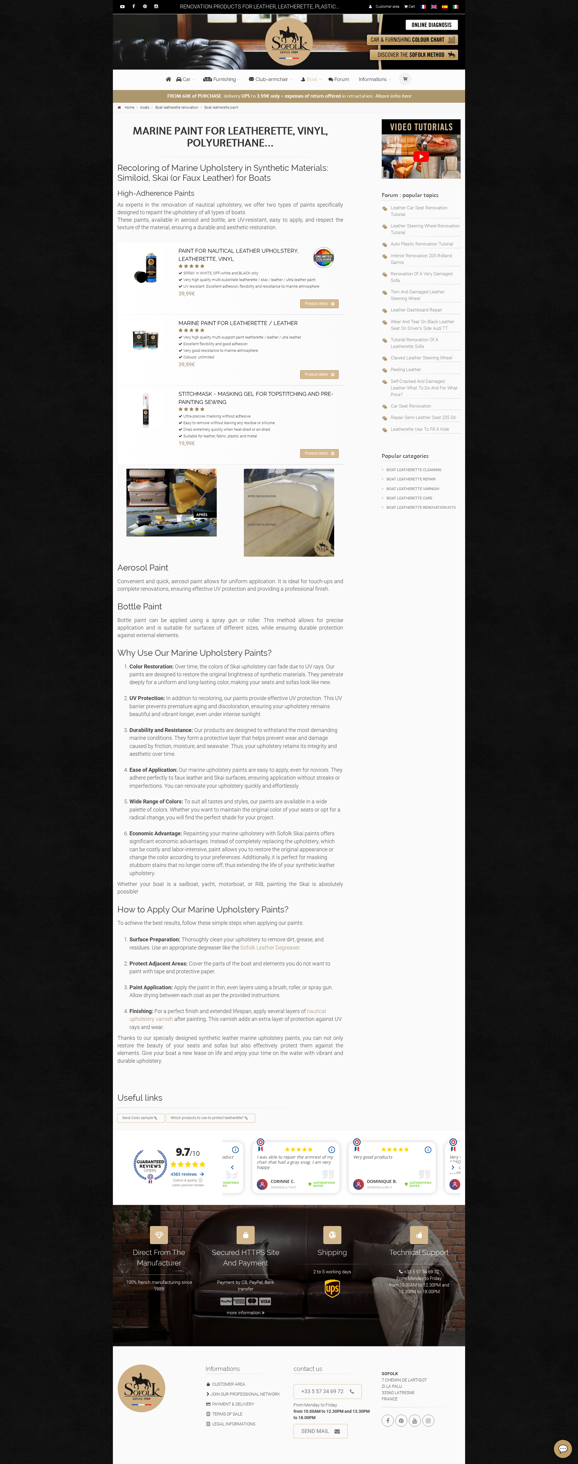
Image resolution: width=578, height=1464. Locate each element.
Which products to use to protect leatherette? (207, 1118)
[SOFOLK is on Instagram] (428, 1421)
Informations (373, 79)
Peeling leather (406, 369)
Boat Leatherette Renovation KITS (421, 507)
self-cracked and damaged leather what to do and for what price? (424, 388)
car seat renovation (411, 406)
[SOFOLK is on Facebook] (388, 1421)
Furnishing (224, 79)
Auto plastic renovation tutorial (422, 244)
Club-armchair (272, 79)
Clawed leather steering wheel (421, 358)
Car (186, 79)
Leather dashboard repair (416, 310)
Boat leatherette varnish (413, 488)
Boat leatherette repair (411, 479)
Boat (312, 79)
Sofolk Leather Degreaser (269, 947)
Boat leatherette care (409, 498)
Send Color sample (138, 1118)
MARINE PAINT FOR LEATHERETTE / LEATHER (238, 323)
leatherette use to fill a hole (420, 429)
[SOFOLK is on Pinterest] (401, 1421)
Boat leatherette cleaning (414, 470)
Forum (341, 79)
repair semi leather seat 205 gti (423, 417)
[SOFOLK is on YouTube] (415, 1421)
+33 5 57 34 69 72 (322, 1391)
